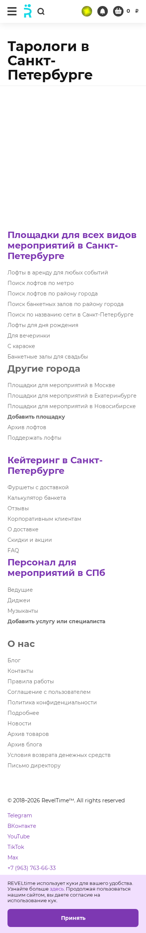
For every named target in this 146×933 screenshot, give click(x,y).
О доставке (23, 529)
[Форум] (87, 11)
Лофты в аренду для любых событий (57, 272)
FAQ (13, 550)
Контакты (20, 671)
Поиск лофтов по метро (40, 283)
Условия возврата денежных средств (59, 755)
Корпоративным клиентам (44, 518)
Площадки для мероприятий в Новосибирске (71, 406)
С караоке (21, 346)
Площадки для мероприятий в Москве (61, 385)
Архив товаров (28, 734)
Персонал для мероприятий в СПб (56, 567)
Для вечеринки (28, 335)
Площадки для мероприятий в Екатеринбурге (72, 395)
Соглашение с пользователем (49, 692)
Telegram (19, 815)
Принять (73, 918)
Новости (19, 723)
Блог (14, 660)
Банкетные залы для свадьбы (47, 356)
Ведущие (20, 589)
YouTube (18, 836)
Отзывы (18, 508)
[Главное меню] (11, 11)
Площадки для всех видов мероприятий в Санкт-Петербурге (72, 245)
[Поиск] (40, 11)
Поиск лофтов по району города (52, 293)
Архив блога (24, 744)
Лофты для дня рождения (42, 325)
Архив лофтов (26, 427)
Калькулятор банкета (36, 497)
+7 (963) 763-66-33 (31, 868)
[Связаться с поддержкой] (102, 11)
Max (12, 857)
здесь (57, 889)
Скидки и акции (29, 540)
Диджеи (18, 600)
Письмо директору (34, 765)
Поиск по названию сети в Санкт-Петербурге (70, 314)
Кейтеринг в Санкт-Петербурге (55, 465)
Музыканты (22, 610)
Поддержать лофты (34, 437)
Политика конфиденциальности (52, 702)
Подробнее (23, 713)
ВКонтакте (21, 826)
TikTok (15, 847)
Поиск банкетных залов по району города (65, 304)
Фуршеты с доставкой (38, 487)
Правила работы (30, 681)
